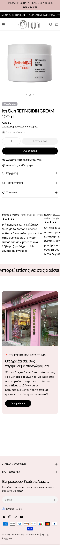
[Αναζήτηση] (51, 24)
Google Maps (18, 403)
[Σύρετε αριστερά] (26, 95)
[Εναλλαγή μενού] (3, 24)
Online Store (18, 534)
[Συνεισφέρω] (54, 500)
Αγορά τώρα (30, 150)
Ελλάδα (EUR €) (14, 508)
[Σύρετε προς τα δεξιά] (34, 95)
